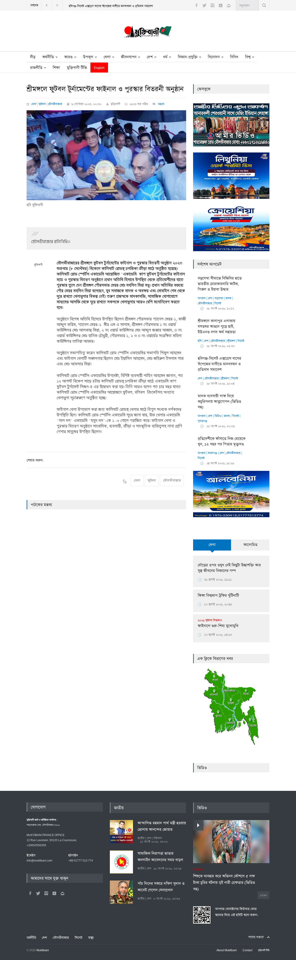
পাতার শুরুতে (256, 937)
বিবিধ (234, 57)
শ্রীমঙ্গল (231, 341)
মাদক (228, 298)
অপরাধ (202, 298)
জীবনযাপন (128, 57)
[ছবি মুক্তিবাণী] (106, 155)
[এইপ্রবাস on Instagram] (46, 893)
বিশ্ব (247, 57)
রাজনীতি (36, 67)
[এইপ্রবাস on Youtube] (54, 893)
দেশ (150, 57)
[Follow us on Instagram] (212, 5)
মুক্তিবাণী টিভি (77, 67)
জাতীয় (119, 808)
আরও (68, 57)
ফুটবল (42, 104)
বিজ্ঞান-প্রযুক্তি (187, 57)
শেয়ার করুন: (35, 460)
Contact (247, 950)
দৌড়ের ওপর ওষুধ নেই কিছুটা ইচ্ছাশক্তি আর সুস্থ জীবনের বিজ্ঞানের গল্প (229, 568)
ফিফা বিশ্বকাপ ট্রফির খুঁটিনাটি (218, 595)
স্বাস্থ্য (91, 937)
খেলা (107, 57)
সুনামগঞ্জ (202, 421)
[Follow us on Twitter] (204, 5)
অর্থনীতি (48, 57)
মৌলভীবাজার (55, 104)
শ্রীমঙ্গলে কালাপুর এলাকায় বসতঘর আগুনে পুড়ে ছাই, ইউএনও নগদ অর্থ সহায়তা (217, 326)
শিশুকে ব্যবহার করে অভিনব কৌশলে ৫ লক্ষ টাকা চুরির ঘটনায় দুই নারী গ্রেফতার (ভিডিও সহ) (224, 880)
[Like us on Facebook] (196, 5)
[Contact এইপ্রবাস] (62, 893)
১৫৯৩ (263, 895)
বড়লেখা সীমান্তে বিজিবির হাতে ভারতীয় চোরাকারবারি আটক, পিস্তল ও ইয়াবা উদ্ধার (220, 284)
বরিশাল (158, 838)
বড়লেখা (219, 298)
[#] (148, 32)
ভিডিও (218, 416)
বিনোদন (214, 57)
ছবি (200, 341)
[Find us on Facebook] (30, 893)
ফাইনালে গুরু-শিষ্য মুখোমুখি (218, 623)
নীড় (32, 57)
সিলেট (217, 303)
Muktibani (43, 950)
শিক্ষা (56, 67)
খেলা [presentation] (212, 545)
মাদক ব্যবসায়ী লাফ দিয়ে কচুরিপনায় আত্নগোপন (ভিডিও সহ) (219, 401)
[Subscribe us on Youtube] (220, 5)
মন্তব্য (160, 104)
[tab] (212, 547)
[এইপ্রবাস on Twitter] (38, 893)
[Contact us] (228, 5)
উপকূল (88, 57)
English (99, 68)
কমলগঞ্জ (212, 453)
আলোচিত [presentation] (250, 545)
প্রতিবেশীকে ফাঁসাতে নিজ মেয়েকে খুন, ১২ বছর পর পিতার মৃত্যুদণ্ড (221, 441)
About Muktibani (226, 950)
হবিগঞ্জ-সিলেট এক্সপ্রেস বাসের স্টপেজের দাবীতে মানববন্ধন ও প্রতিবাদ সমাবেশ (111, 6)
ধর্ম (165, 57)
